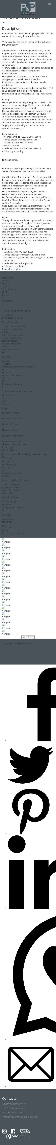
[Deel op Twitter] (31, 787)
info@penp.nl (10, 651)
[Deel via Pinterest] (31, 833)
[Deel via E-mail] (31, 1086)
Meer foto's (28, 637)
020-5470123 (10, 648)
